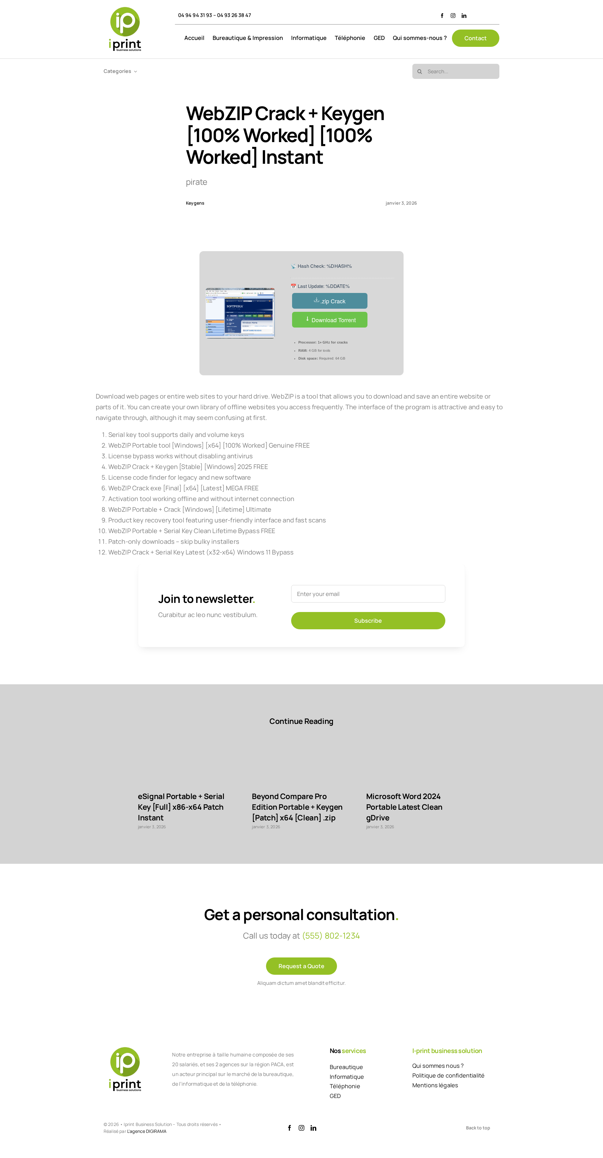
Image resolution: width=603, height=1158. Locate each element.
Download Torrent (333, 320)
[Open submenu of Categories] (134, 71)
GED (335, 1096)
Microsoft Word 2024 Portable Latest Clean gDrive (404, 807)
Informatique (347, 1076)
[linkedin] (464, 15)
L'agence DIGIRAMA (147, 1131)
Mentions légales (435, 1085)
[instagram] (453, 15)
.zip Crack (332, 301)
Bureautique (346, 1067)
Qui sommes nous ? (438, 1065)
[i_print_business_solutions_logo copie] (125, 7)
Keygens (195, 203)
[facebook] (442, 15)
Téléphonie (345, 1086)
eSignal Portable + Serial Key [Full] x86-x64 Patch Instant (181, 807)
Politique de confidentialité (448, 1075)
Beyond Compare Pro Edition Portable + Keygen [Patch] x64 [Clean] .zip (297, 807)
